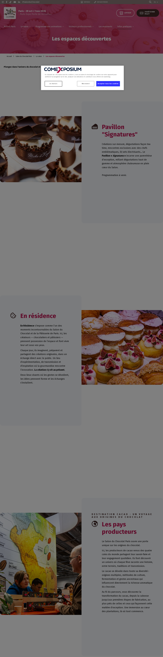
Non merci (86, 84)
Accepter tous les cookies (108, 84)
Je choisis (53, 84)
